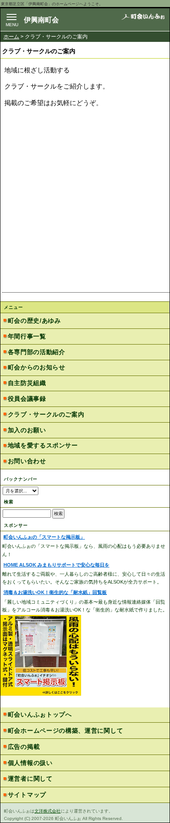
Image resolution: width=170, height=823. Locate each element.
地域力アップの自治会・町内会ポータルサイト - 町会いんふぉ (143, 19)
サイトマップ (27, 794)
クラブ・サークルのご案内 (46, 414)
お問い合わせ (27, 461)
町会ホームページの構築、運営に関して (65, 730)
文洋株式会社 (47, 811)
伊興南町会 (41, 20)
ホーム (11, 37)
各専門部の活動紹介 (36, 351)
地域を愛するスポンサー (43, 445)
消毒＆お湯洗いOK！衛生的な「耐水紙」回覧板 (55, 592)
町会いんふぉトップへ (40, 714)
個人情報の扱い (30, 762)
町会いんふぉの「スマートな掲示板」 (44, 537)
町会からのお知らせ (36, 367)
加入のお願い (27, 430)
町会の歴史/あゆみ (34, 320)
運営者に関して (30, 778)
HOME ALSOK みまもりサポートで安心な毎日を (56, 564)
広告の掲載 (24, 746)
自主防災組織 (27, 382)
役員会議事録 (27, 398)
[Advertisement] (85, 202)
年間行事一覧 (27, 336)
